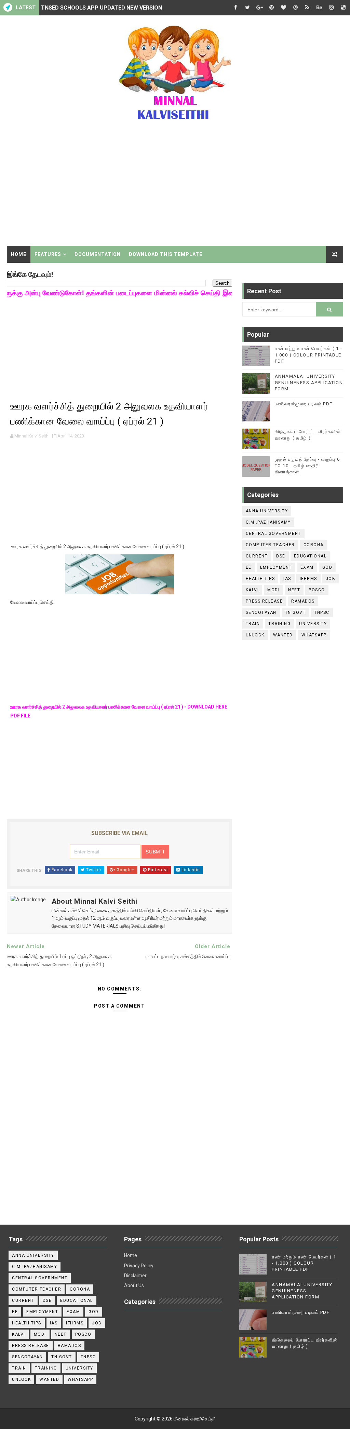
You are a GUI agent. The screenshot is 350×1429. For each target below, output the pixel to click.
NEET (294, 590)
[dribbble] (295, 7)
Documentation (98, 254)
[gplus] (259, 7)
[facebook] (235, 7)
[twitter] (247, 7)
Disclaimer (135, 1275)
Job (331, 578)
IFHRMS (308, 578)
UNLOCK (255, 635)
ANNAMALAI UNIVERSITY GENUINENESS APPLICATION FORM (309, 382)
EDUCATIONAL (310, 556)
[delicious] (343, 7)
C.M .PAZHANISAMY (268, 522)
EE (249, 567)
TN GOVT (295, 612)
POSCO (317, 590)
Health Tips (260, 578)
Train (253, 623)
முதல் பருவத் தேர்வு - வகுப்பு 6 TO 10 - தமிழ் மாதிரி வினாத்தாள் (307, 465)
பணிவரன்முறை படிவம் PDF (304, 403)
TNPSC (321, 612)
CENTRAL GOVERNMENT (273, 533)
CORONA (314, 544)
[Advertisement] (175, 187)
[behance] (319, 7)
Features (48, 254)
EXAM (307, 567)
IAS (287, 578)
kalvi (252, 590)
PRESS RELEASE (264, 601)
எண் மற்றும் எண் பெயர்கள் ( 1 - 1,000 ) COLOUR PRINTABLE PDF (308, 354)
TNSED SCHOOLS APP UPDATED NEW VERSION (101, 7)
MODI (273, 590)
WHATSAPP (314, 635)
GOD (327, 567)
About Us (134, 1285)
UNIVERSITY (313, 623)
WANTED (283, 635)
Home (18, 254)
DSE (280, 556)
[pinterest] (271, 7)
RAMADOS (303, 601)
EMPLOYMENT (276, 567)
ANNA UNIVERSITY (267, 511)
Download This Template (165, 254)
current (257, 556)
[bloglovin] (283, 7)
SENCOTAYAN (261, 612)
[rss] (307, 7)
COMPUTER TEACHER (270, 544)
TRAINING (279, 623)
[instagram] (331, 7)
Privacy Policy (138, 1265)
